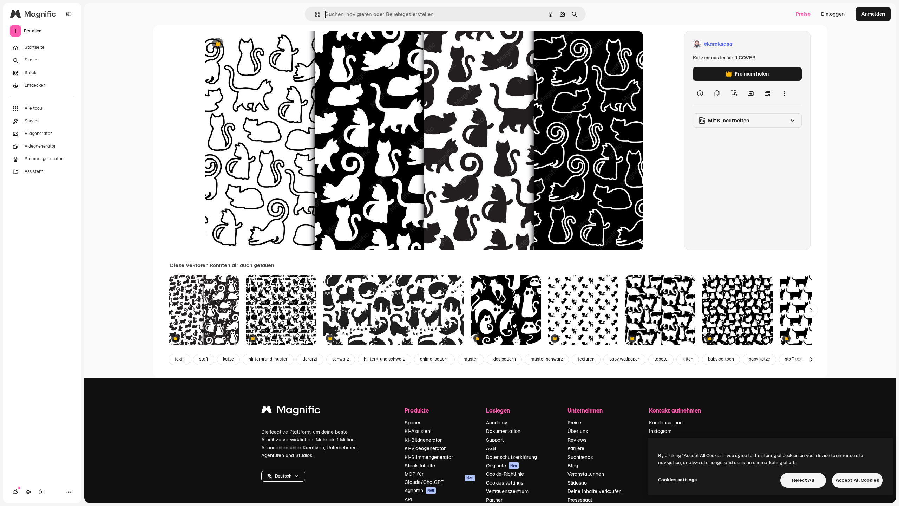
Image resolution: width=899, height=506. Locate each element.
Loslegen (498, 410)
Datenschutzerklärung (511, 457)
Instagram (660, 431)
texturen (586, 359)
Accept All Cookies (857, 480)
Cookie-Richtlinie (505, 474)
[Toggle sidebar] (68, 14)
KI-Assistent (418, 431)
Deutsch (283, 476)
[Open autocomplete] (314, 14)
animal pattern (434, 359)
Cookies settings (504, 483)
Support (495, 440)
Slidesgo (577, 483)
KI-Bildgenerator (423, 440)
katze (228, 359)
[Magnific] (290, 411)
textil (179, 359)
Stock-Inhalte (420, 465)
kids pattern (504, 359)
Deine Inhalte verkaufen (594, 491)
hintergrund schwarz (384, 359)
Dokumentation (503, 431)
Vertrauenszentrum (507, 491)
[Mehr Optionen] (784, 93)
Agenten (419, 490)
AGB (491, 448)
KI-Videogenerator (425, 448)
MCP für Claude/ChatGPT (439, 478)
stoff (203, 359)
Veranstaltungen (585, 474)
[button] (283, 476)
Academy (496, 423)
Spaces (413, 423)
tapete (661, 359)
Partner (494, 500)
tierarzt (309, 359)
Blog (572, 465)
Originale (501, 465)
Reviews (576, 440)
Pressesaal (579, 500)
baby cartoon (721, 359)
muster (471, 359)
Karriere (575, 448)
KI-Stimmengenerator (429, 457)
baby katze (759, 359)
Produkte (417, 410)
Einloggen (833, 14)
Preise (803, 14)
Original (250, 44)
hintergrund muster (268, 359)
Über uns (577, 431)
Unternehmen (585, 410)
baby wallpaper (624, 359)
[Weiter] (811, 310)
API (408, 499)
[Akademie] (28, 492)
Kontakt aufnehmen (675, 410)
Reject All (803, 480)
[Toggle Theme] (40, 492)
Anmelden (873, 14)
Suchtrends (580, 457)
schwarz (340, 359)
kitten (687, 359)
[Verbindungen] (15, 492)
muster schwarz (547, 359)
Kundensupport (666, 423)
